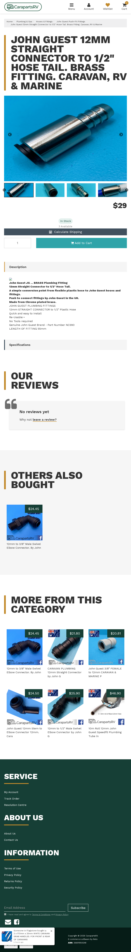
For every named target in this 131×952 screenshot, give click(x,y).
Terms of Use (12, 868)
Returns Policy (13, 881)
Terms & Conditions (41, 914)
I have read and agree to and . (38, 914)
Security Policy (13, 887)
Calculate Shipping (67, 232)
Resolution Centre (15, 805)
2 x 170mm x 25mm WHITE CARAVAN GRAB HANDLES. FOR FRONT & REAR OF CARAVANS (32, 936)
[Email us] (8, 921)
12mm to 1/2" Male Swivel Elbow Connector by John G (64, 732)
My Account (11, 792)
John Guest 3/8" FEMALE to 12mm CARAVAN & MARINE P (105, 672)
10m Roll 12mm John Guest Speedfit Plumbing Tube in (105, 732)
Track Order (11, 798)
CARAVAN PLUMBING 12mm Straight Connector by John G (65, 672)
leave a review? (45, 419)
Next (121, 134)
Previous (10, 134)
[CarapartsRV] (23, 6)
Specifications (19, 345)
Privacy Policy (12, 875)
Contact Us (11, 839)
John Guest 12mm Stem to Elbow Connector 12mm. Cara (24, 732)
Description (17, 267)
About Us (10, 833)
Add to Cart (83, 243)
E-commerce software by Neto (83, 939)
